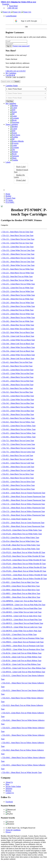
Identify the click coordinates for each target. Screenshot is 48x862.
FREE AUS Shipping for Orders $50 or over (18, 2)
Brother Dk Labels (19, 176)
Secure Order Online (13, 786)
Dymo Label (21, 180)
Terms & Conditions (13, 830)
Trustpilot (5, 4)
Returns (8, 791)
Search (17, 81)
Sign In (9, 46)
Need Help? (13, 6)
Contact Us (10, 793)
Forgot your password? (21, 46)
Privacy (8, 832)
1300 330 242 (12, 8)
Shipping (9, 789)
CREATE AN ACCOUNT (16, 71)
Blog (7, 784)
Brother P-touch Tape (21, 171)
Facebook (9, 802)
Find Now (10, 101)
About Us (9, 782)
